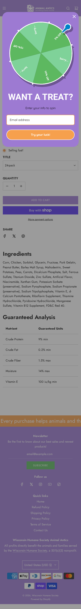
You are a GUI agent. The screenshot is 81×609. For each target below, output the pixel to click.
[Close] (74, 16)
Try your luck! (40, 135)
